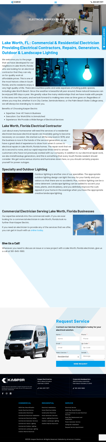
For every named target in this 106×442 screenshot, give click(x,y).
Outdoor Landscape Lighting (50, 421)
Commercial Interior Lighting (27, 423)
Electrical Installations (49, 407)
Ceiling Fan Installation (72, 424)
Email (58, 344)
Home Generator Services (49, 415)
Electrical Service (70, 407)
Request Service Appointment (74, 427)
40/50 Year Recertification (73, 410)
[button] (56, 2)
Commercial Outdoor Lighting (27, 426)
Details (84, 353)
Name (58, 335)
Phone (83, 335)
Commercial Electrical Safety (27, 418)
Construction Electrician (26, 413)
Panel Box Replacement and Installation (73, 418)
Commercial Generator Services (28, 421)
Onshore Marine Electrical (26, 431)
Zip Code (84, 344)
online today (37, 230)
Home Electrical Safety (49, 410)
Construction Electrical (49, 413)
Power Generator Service (72, 422)
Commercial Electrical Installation (29, 415)
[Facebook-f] (3, 393)
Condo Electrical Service (26, 410)
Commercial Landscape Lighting (28, 429)
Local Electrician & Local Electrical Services (76, 413)
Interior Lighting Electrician (50, 418)
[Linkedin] (10, 393)
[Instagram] (7, 393)
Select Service (61, 353)
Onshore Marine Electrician (50, 423)
